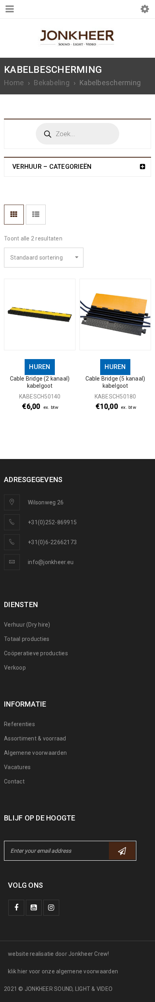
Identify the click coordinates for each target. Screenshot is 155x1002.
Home (14, 82)
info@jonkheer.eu (51, 562)
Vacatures (17, 767)
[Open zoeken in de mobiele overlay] (77, 133)
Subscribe (122, 850)
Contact (14, 781)
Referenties (19, 724)
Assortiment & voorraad (35, 738)
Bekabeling (52, 82)
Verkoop (15, 667)
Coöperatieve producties (36, 653)
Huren (39, 367)
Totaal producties (26, 639)
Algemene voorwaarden (35, 753)
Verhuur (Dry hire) (27, 624)
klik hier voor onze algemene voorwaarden (63, 971)
